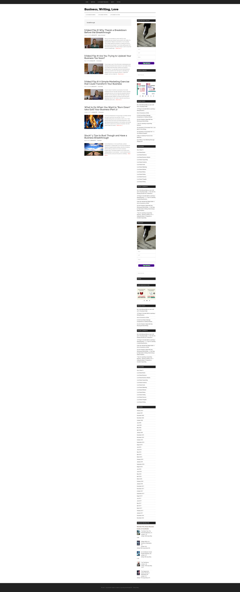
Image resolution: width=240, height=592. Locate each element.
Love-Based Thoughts (142, 179)
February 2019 (140, 459)
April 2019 (139, 454)
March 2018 (139, 479)
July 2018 (139, 469)
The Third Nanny (145, 562)
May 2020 (139, 427)
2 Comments (101, 112)
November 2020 (140, 418)
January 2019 (140, 461)
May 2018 (139, 474)
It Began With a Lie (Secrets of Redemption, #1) (146, 543)
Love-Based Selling (141, 174)
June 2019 (139, 449)
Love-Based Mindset (141, 169)
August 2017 (139, 496)
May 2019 (139, 452)
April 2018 (139, 476)
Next (154, 89)
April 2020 (139, 430)
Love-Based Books (141, 152)
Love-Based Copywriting (142, 159)
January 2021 (140, 413)
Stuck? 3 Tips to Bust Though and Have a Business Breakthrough (105, 136)
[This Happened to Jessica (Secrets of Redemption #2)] (139, 573)
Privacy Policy (136, 587)
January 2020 (140, 432)
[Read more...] (119, 48)
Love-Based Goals (141, 164)
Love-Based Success (141, 176)
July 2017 (139, 498)
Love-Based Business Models (143, 157)
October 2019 (140, 439)
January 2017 (140, 513)
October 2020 (140, 420)
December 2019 (140, 435)
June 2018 (139, 471)
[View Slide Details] (141, 89)
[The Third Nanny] (139, 564)
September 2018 (140, 464)
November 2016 (140, 518)
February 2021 (140, 410)
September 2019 (140, 442)
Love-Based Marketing (142, 167)
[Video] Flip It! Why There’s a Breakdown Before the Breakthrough (105, 31)
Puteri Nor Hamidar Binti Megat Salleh (145, 201)
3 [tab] (149, 300)
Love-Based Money (141, 171)
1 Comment (99, 140)
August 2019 (139, 444)
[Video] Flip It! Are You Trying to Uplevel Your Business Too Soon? (107, 56)
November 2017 (140, 488)
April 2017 (139, 505)
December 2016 (140, 515)
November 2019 (140, 437)
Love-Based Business (142, 154)
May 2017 (139, 503)
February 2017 (140, 510)
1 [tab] (144, 300)
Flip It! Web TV (140, 150)
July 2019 (139, 447)
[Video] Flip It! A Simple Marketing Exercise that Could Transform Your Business (106, 82)
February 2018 (140, 481)
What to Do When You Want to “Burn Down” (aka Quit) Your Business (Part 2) (107, 108)
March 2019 (139, 457)
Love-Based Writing (141, 181)
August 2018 (139, 466)
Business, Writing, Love (101, 9)
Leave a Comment (101, 35)
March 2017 (139, 508)
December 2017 (140, 486)
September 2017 (140, 493)
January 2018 (140, 483)
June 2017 (139, 500)
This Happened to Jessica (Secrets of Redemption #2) (145, 572)
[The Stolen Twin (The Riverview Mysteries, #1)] (139, 532)
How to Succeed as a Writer (143, 113)
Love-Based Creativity (142, 162)
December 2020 (140, 415)
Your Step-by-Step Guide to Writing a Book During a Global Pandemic (146, 209)
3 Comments (99, 60)
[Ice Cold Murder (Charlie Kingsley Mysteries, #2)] (139, 553)
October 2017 (140, 491)
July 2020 (139, 422)
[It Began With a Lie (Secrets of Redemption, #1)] (139, 543)
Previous (138, 89)
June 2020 (139, 425)
